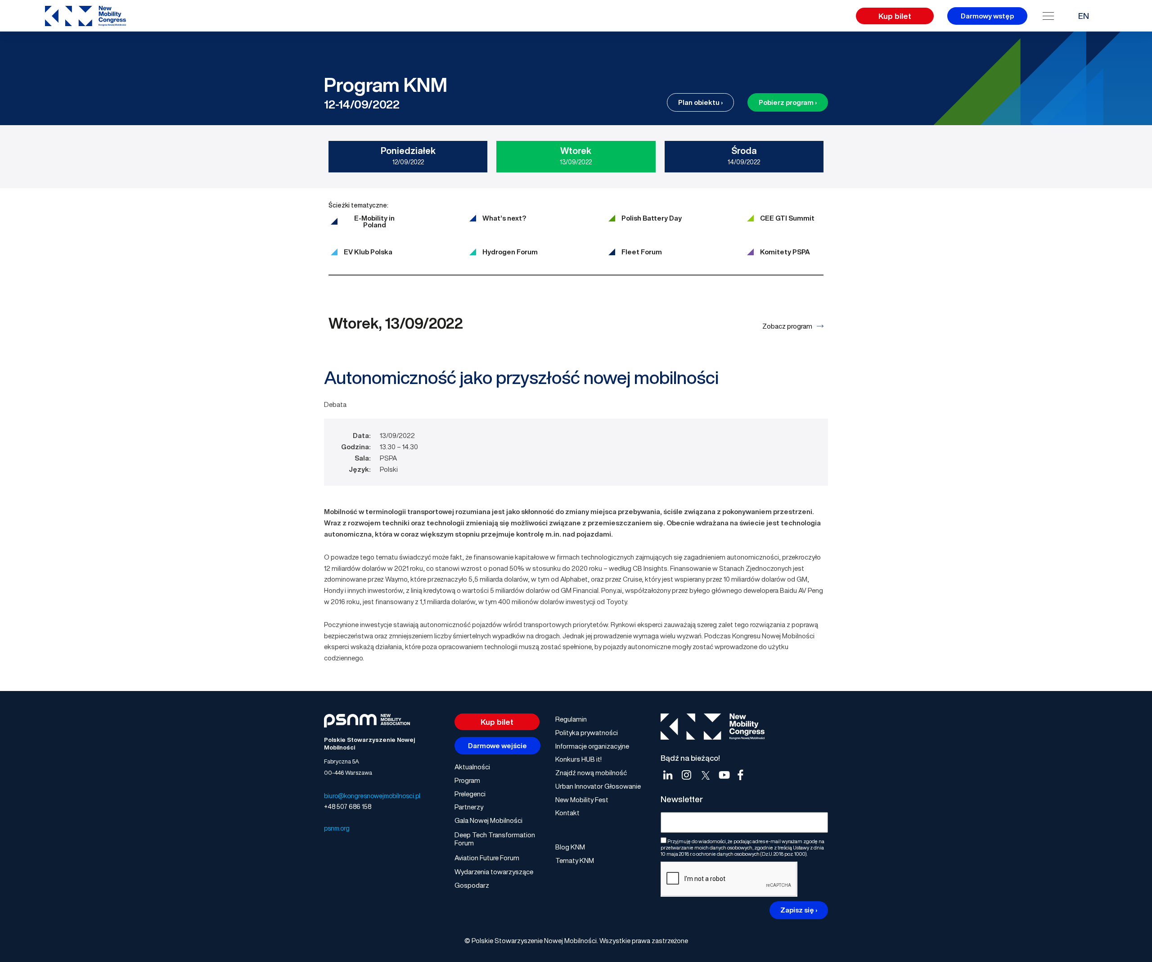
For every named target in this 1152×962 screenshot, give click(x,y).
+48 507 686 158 (347, 806)
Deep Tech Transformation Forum (494, 839)
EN (1083, 16)
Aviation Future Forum (486, 858)
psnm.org (337, 828)
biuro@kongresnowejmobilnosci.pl (372, 795)
